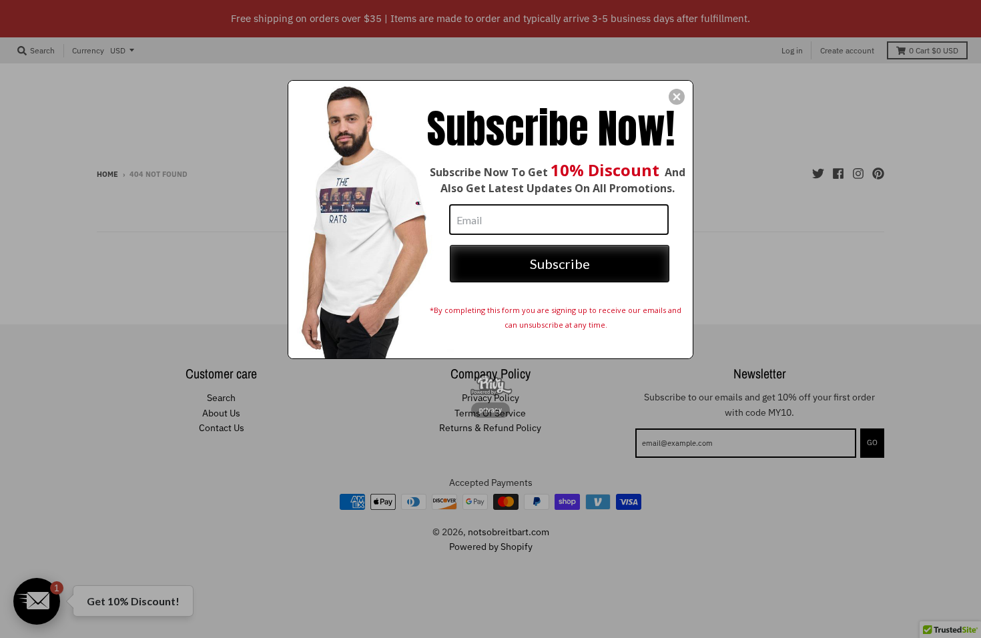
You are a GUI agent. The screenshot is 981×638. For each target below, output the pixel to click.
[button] (677, 97)
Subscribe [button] (560, 264)
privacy (490, 409)
